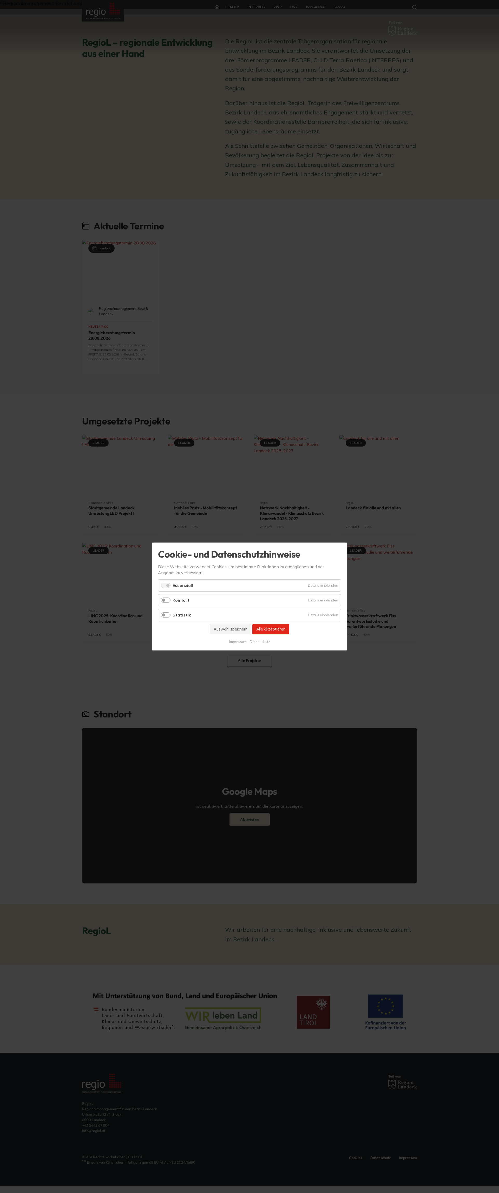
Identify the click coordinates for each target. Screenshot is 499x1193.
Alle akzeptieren (270, 629)
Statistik (182, 615)
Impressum (238, 642)
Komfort (181, 600)
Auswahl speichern (230, 629)
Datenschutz (260, 642)
